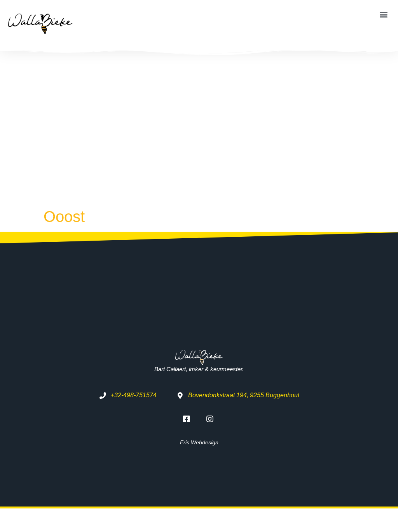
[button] (383, 14)
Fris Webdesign (199, 442)
